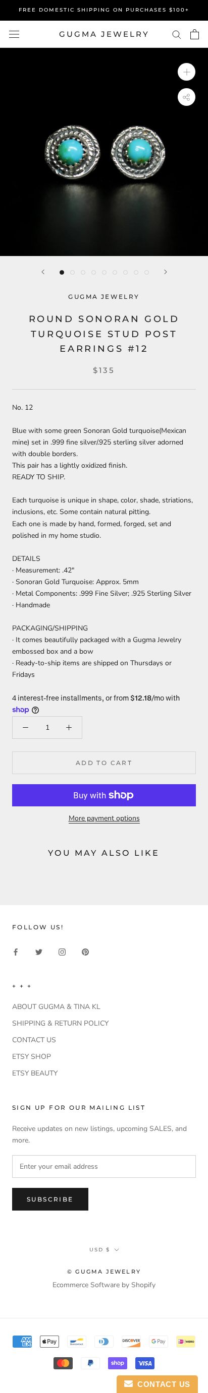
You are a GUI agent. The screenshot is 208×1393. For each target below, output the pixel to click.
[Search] (176, 34)
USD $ (99, 1249)
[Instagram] (62, 951)
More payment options (104, 818)
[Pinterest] (85, 951)
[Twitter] (38, 951)
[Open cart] (194, 34)
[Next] (165, 272)
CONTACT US (34, 1040)
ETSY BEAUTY (35, 1073)
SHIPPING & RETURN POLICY (60, 1023)
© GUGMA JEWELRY (104, 1271)
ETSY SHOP (31, 1056)
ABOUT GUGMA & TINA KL (56, 1006)
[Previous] (42, 272)
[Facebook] (15, 951)
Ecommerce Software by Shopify (104, 1285)
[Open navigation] (14, 34)
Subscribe (50, 1199)
